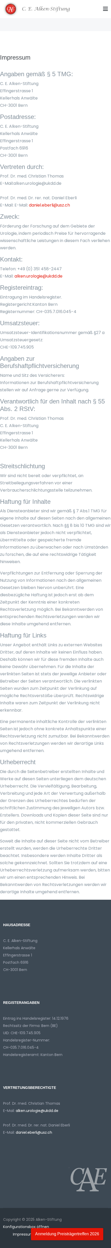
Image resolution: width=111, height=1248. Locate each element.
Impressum (22, 1234)
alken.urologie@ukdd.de (38, 276)
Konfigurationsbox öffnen (26, 1226)
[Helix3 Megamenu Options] (105, 9)
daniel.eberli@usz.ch (49, 205)
